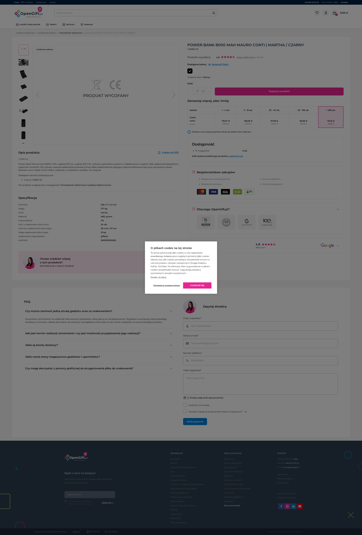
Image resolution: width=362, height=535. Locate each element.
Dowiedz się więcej (158, 277)
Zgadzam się (197, 285)
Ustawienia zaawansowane (166, 285)
